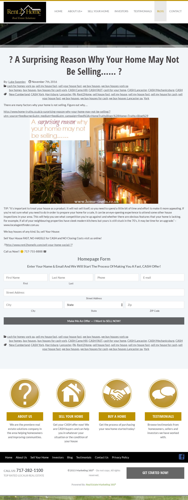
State (94, 310)
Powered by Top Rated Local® (22, 498)
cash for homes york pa (21, 86)
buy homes (15, 90)
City (33, 310)
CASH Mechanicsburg (161, 90)
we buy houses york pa (114, 86)
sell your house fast (70, 86)
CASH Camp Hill (78, 90)
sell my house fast (46, 86)
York (146, 98)
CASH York (37, 94)
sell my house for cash (164, 94)
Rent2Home (84, 94)
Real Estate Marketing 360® (101, 484)
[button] (75, 11)
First (25, 283)
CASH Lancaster (137, 90)
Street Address (94, 298)
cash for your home (115, 90)
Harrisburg (51, 94)
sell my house (119, 94)
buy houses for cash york (52, 90)
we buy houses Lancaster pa (126, 98)
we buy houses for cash (94, 98)
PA (74, 94)
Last (71, 283)
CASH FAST (95, 90)
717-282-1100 (29, 470)
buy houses (29, 90)
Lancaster (65, 94)
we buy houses (91, 86)
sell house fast (101, 94)
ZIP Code (155, 310)
